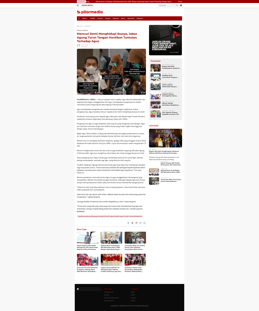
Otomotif (130, 18)
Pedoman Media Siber (111, 298)
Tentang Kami (108, 292)
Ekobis (107, 18)
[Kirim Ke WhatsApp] (144, 222)
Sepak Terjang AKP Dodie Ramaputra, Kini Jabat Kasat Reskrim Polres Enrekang (87, 247)
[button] (177, 5)
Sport (123, 18)
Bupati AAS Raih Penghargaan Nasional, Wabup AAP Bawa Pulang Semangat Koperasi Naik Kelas (171, 67)
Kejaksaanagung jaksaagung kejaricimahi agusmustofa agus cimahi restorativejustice (110, 216)
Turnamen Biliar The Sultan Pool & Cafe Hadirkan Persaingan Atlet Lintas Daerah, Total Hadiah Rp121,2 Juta (135, 247)
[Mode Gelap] (181, 5)
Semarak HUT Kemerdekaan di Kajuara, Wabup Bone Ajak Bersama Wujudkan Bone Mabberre (87, 269)
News (84, 18)
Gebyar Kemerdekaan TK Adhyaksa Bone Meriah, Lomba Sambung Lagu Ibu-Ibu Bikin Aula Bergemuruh (111, 269)
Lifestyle (140, 18)
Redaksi (82, 45)
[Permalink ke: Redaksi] (78, 45)
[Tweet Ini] (132, 222)
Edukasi (116, 18)
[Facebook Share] (128, 222)
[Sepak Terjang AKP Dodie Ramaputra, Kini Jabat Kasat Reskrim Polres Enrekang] (87, 238)
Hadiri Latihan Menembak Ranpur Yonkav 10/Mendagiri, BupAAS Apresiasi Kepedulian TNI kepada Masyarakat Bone (171, 86)
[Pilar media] (90, 12)
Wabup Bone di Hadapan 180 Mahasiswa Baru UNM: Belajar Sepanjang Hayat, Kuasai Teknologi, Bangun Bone (115, 1)
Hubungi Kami (109, 301)
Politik (92, 18)
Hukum (100, 18)
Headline (85, 30)
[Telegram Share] (140, 222)
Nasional (86, 45)
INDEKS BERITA (87, 5)
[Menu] (78, 5)
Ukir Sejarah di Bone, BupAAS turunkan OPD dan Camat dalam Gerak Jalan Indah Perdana (171, 113)
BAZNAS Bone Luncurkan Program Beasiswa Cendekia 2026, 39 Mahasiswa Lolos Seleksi (169, 76)
